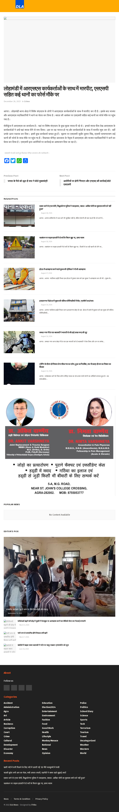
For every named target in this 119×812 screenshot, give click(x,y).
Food (44, 724)
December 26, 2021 (12, 101)
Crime (27, 101)
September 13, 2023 (14, 613)
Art (5, 715)
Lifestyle (46, 736)
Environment (48, 715)
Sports (57, 36)
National (46, 745)
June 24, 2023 (24, 649)
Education (47, 703)
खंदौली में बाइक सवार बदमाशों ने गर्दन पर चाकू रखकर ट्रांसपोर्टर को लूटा (43, 645)
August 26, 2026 (46, 305)
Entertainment (49, 711)
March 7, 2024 (24, 637)
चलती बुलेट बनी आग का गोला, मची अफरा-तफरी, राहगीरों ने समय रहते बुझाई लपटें (35, 772)
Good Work (48, 728)
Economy (8, 753)
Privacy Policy (41, 799)
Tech (56, 30)
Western (58, 43)
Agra (6, 711)
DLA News (14, 805)
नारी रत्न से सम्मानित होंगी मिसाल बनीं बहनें (32, 633)
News (44, 749)
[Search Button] (93, 6)
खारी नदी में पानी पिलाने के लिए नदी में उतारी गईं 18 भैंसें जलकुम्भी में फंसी (31, 767)
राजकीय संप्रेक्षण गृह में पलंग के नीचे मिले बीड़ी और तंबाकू (27, 609)
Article (7, 719)
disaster (8, 749)
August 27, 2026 (46, 273)
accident (8, 703)
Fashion (46, 719)
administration (11, 707)
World (56, 62)
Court (6, 732)
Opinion (46, 753)
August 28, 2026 (46, 213)
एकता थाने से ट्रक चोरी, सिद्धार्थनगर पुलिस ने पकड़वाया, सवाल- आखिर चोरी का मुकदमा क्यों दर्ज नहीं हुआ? (44, 778)
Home (56, 17)
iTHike (33, 805)
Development (11, 745)
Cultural (8, 740)
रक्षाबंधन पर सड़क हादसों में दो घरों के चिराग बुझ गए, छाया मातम (28, 783)
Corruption (9, 728)
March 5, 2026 (24, 625)
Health (45, 732)
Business (8, 724)
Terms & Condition (22, 799)
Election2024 (49, 707)
